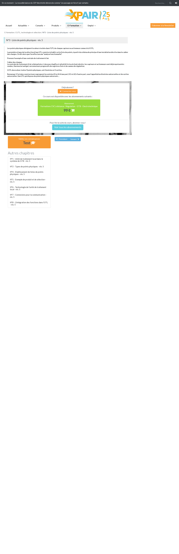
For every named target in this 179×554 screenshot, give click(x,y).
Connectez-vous (69, 91)
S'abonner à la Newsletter (163, 25)
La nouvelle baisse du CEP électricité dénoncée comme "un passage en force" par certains (51, 3)
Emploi (91, 25)
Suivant (73, 139)
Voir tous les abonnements (67, 127)
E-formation (9, 32)
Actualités (22, 25)
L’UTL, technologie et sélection (28, 32)
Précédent (62, 139)
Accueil (9, 25)
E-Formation (73, 25)
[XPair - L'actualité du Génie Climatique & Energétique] (89, 15)
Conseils (39, 25)
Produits (55, 25)
